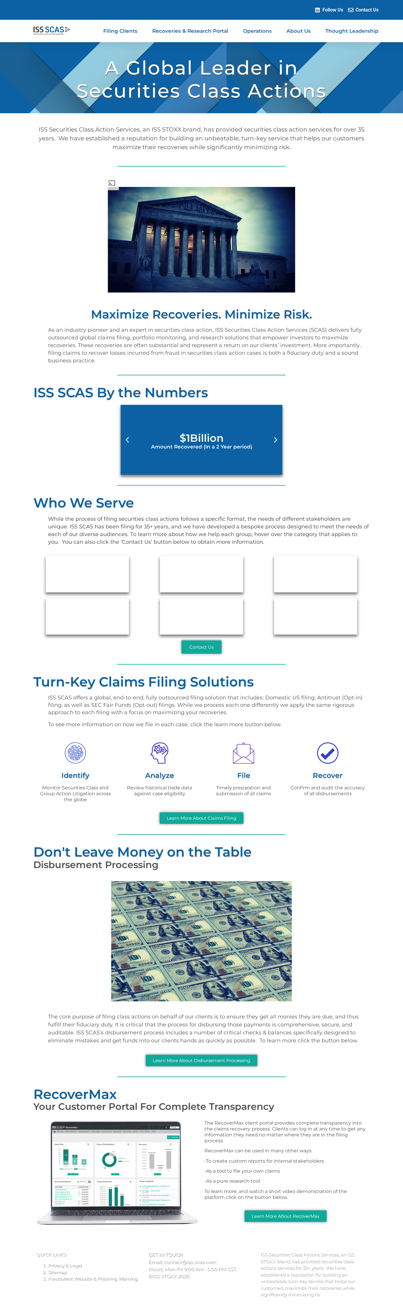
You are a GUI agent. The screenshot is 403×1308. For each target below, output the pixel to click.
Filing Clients (120, 31)
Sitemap (57, 1272)
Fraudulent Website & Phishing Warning (92, 1278)
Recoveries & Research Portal (190, 31)
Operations (257, 31)
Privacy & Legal (65, 1265)
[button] (127, 439)
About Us (298, 31)
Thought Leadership (352, 31)
